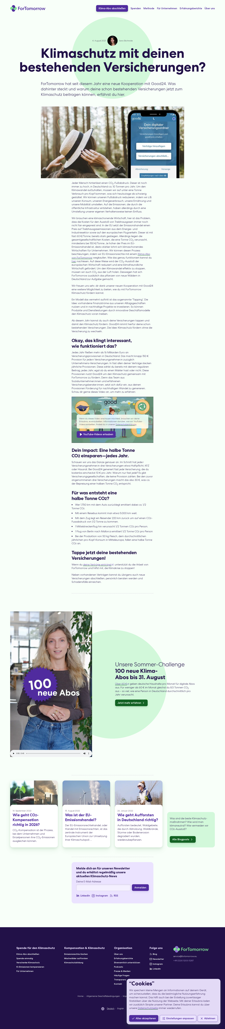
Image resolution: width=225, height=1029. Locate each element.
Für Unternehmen (167, 8)
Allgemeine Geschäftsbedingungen (103, 996)
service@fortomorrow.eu (185, 956)
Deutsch (110, 1008)
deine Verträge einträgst (97, 564)
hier (74, 261)
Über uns (210, 8)
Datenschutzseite (148, 1008)
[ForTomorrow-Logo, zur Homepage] (27, 8)
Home (80, 996)
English (120, 1008)
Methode (148, 8)
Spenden (136, 8)
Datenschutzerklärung (126, 424)
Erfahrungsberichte (191, 8)
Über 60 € (121, 683)
